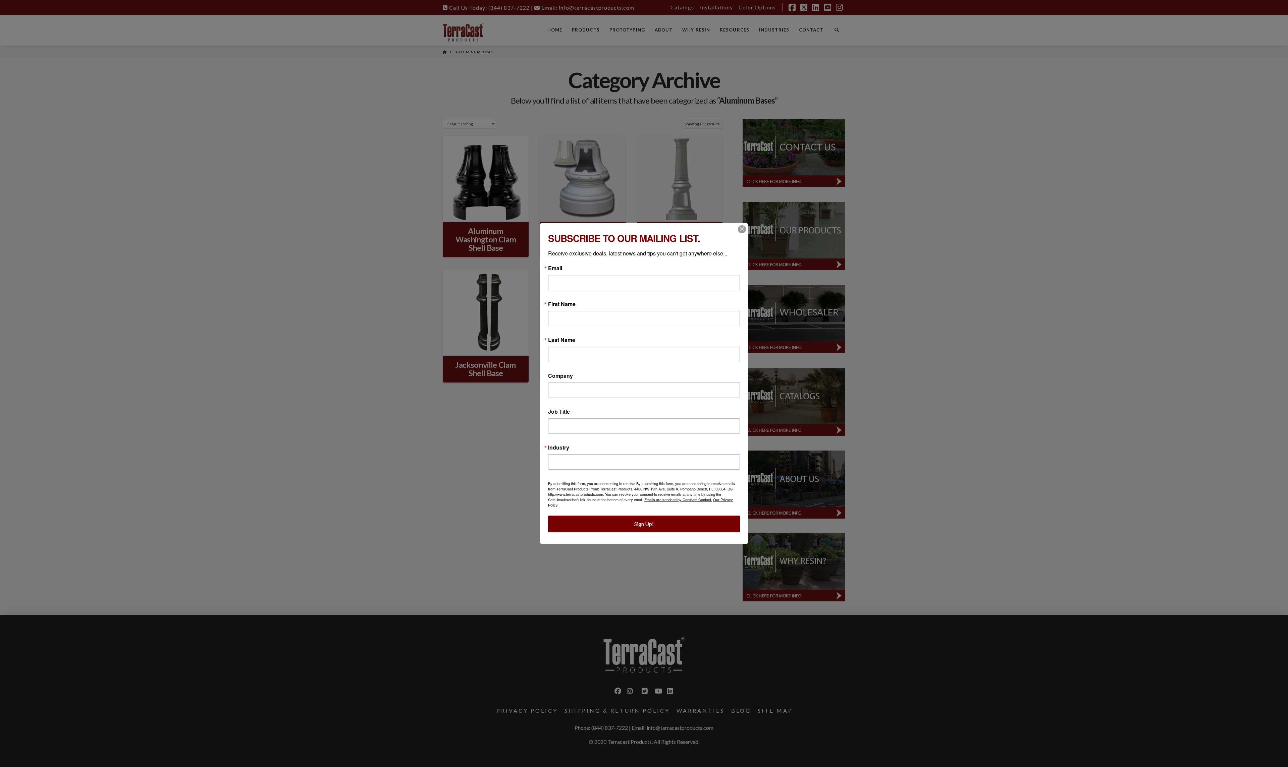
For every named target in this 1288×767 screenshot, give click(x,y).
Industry (558, 447)
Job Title (559, 411)
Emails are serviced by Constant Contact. (678, 499)
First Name (562, 304)
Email (555, 268)
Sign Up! (644, 524)
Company (560, 375)
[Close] (742, 229)
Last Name (561, 340)
